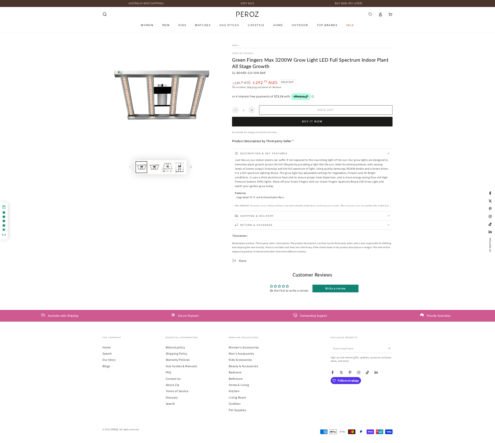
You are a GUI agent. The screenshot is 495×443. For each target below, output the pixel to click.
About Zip (172, 385)
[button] (105, 14)
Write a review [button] (335, 288)
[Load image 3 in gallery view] (167, 167)
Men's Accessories (241, 354)
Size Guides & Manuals (181, 366)
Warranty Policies (178, 360)
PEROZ (114, 429)
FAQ (168, 372)
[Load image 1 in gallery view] (141, 167)
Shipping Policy (176, 354)
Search (107, 354)
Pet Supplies (237, 410)
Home (235, 45)
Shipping (252, 87)
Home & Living (239, 385)
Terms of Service (177, 391)
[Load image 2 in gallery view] (154, 167)
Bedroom (235, 372)
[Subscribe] (390, 348)
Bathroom (236, 379)
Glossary (172, 397)
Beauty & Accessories (243, 366)
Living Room (237, 397)
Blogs (106, 366)
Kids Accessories (240, 360)
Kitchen (234, 391)
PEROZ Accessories (242, 53)
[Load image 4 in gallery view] (179, 167)
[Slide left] (130, 167)
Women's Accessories (244, 347)
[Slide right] (191, 167)
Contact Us (173, 379)
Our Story (108, 360)
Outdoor (235, 404)
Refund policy (175, 347)
